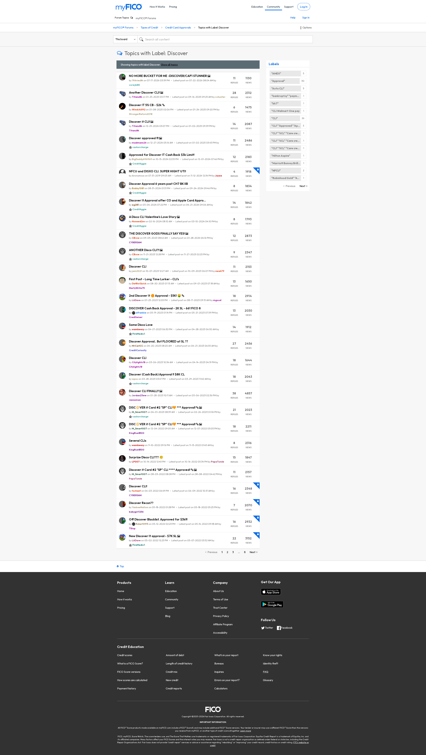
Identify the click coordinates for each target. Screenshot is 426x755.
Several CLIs (137, 441)
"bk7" (275, 103)
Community (273, 6)
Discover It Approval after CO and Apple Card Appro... (167, 200)
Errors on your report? (227, 680)
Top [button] (122, 566)
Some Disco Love (141, 325)
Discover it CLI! (139, 122)
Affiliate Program (223, 624)
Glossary (268, 680)
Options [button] (307, 27)
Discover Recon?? (141, 503)
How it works (124, 599)
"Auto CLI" (277, 88)
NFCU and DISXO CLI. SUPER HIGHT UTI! (157, 171)
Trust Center (220, 607)
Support (288, 6)
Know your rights (272, 655)
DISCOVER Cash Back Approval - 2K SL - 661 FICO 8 (165, 308)
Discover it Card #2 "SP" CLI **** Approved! (160, 470)
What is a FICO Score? (130, 663)
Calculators (220, 688)
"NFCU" (276, 170)
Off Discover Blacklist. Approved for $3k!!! (158, 519)
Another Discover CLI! (144, 92)
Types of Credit (149, 27)
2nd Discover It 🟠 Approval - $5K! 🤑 (155, 296)
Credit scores (124, 655)
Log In (304, 6)
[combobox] (225, 39)
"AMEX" (276, 73)
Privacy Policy (221, 616)
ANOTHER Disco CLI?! (144, 250)
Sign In (306, 17)
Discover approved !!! (144, 138)
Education (257, 6)
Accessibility (220, 632)
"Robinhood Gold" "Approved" (288, 178)
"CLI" (274, 118)
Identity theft (270, 663)
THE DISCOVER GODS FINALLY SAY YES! (157, 233)
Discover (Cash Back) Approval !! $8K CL (157, 374)
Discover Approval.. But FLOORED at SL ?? (158, 341)
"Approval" (278, 81)
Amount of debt (175, 655)
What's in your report (226, 655)
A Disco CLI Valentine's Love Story (153, 217)
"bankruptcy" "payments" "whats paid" (288, 96)
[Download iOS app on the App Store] (271, 592)
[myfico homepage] (129, 7)
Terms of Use (220, 599)
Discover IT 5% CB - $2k (145, 105)
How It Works (157, 6)
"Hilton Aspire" (280, 155)
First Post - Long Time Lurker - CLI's (154, 279)
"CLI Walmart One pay (285, 111)
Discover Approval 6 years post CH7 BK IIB (158, 184)
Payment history (126, 688)
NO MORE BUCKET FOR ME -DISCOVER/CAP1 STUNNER (168, 76)
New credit (172, 680)
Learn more (245, 731)
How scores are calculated (132, 680)
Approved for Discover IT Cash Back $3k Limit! (161, 155)
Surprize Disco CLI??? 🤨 (146, 457)
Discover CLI (137, 266)
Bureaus (219, 663)
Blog (167, 616)
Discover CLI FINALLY (144, 391)
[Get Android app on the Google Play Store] (272, 604)
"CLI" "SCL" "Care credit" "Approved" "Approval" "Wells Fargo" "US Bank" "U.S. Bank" (288, 133)
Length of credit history (179, 663)
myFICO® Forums (146, 18)
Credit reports (174, 688)
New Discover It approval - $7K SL (153, 536)
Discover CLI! (138, 486)
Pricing (173, 6)
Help (293, 17)
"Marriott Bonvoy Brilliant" (287, 163)
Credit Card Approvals (178, 27)
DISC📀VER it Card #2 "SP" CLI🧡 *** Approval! (162, 407)
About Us (218, 591)
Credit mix (171, 671)
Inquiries (219, 671)
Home (120, 591)
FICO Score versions (128, 671)
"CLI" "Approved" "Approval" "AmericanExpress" (288, 125)
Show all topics (169, 64)
